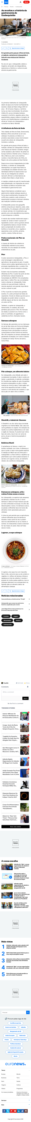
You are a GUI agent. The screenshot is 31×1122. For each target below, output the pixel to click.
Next (2, 1081)
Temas (3, 1070)
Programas (20, 1088)
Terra (18, 1077)
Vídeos (3, 1088)
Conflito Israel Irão (15, 1023)
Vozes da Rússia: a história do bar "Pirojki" (13, 599)
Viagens (3, 1085)
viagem (16, 616)
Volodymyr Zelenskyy (20, 1039)
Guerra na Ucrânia (10, 1027)
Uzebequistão (18, 6)
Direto (26, 2)
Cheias (7, 1039)
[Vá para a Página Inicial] (6, 2)
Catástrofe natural (15, 1048)
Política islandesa (15, 1044)
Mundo (12, 6)
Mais (2, 1105)
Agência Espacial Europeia (15, 1052)
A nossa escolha (9, 861)
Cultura (19, 1085)
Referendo (22, 1035)
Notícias (6, 6)
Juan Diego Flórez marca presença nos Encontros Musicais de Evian (12, 609)
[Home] (1, 6)
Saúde (18, 1081)
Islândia (23, 1027)
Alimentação (7, 620)
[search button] (28, 1012)
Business (3, 1077)
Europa (3, 1074)
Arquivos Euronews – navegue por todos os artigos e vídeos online (23, 1093)
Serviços (3, 1100)
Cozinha (6, 616)
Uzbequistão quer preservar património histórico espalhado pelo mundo (12, 603)
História (18, 620)
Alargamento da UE (15, 1031)
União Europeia (9, 1035)
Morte (15, 1056)
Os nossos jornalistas (7, 1092)
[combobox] (15, 1012)
